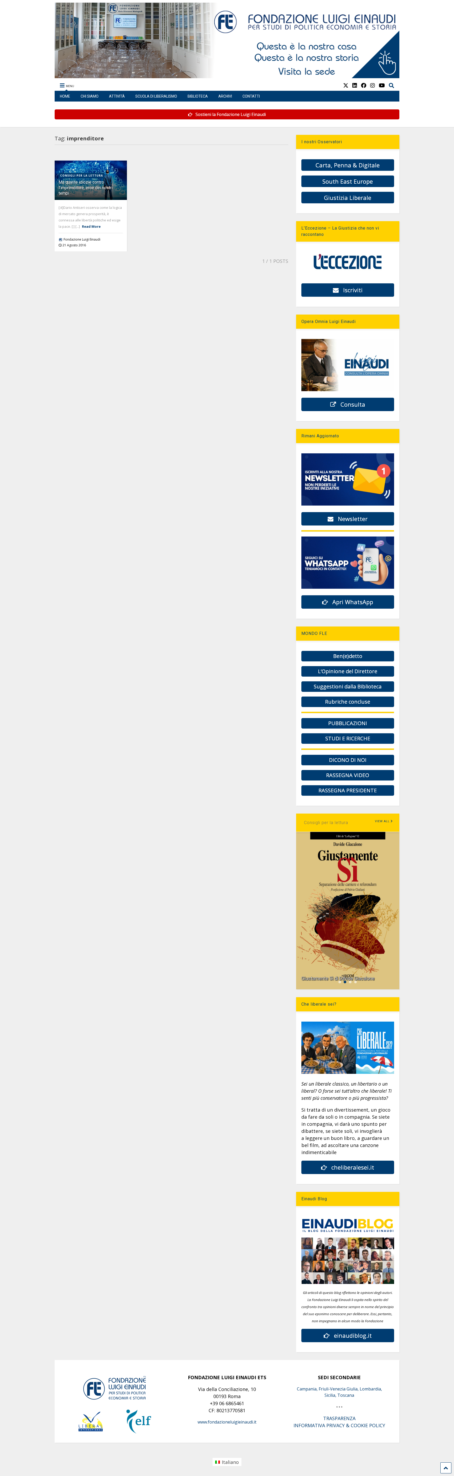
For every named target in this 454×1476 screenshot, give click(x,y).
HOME (65, 96)
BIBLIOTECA (198, 96)
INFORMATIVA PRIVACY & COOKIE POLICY (339, 1425)
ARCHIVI (225, 96)
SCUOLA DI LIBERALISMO (156, 96)
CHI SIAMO (90, 96)
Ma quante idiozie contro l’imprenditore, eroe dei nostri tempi (85, 188)
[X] (345, 85)
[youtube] (382, 85)
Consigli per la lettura (81, 175)
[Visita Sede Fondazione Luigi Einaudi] (227, 75)
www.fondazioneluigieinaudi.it (227, 1422)
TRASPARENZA (339, 1418)
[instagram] (372, 85)
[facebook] (363, 85)
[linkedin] (354, 85)
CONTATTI (251, 96)
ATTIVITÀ (117, 96)
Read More (91, 226)
